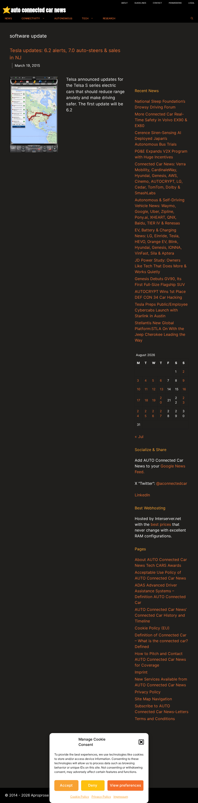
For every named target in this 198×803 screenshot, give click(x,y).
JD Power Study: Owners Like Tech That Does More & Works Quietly (160, 266)
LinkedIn (142, 495)
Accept (66, 785)
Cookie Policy (79, 796)
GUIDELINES (140, 3)
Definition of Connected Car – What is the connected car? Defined (161, 641)
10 (138, 389)
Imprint (141, 672)
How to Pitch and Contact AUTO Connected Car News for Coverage (160, 659)
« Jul (139, 436)
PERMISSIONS (175, 3)
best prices (161, 524)
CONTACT (157, 3)
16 (184, 389)
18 (146, 400)
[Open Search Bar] (192, 18)
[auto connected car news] (6, 10)
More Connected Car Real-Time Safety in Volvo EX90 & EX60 (161, 120)
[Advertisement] (161, 56)
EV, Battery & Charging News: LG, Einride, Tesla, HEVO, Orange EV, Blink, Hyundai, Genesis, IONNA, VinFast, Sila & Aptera (158, 242)
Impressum (120, 796)
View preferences (125, 785)
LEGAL (191, 3)
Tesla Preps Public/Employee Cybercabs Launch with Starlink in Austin (161, 310)
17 (138, 400)
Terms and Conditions (155, 718)
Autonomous (63, 18)
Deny (92, 785)
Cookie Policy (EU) (152, 628)
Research (109, 18)
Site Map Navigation (153, 698)
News (8, 18)
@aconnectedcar (171, 483)
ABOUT (124, 3)
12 (154, 389)
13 (161, 389)
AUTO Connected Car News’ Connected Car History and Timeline (161, 615)
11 (146, 389)
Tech (85, 18)
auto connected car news (38, 10)
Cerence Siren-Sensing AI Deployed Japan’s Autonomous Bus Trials (158, 138)
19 (154, 400)
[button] (141, 742)
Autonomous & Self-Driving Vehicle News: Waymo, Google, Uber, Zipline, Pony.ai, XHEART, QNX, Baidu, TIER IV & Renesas (159, 211)
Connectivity (30, 18)
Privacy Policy (101, 796)
